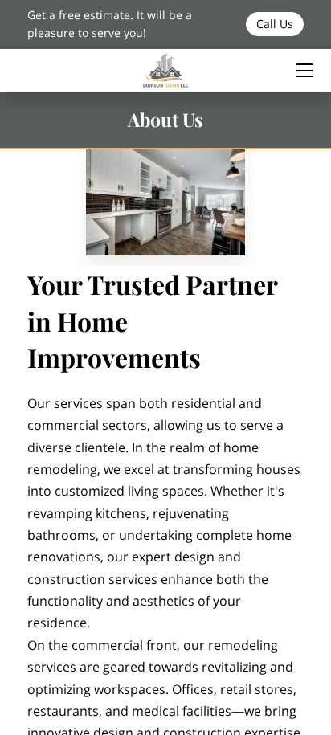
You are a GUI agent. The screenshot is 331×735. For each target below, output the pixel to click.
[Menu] (303, 70)
